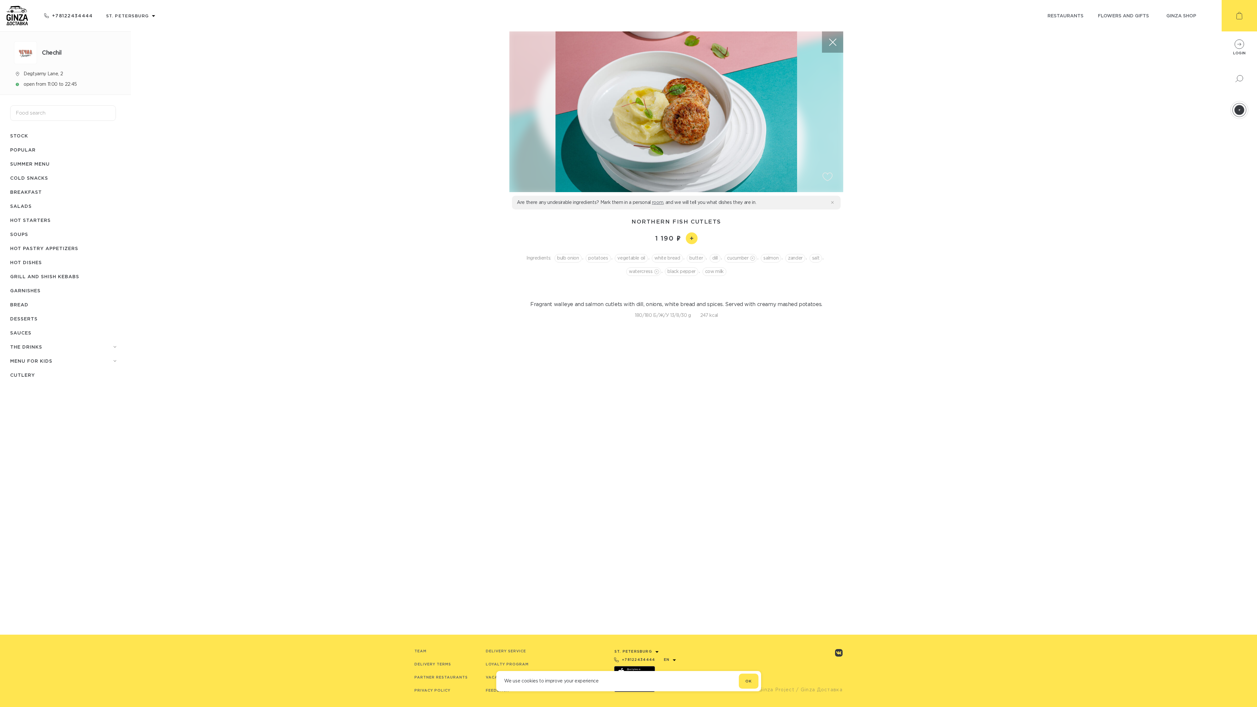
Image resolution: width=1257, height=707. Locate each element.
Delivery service (506, 651)
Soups (19, 234)
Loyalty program (507, 664)
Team (420, 651)
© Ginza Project (773, 689)
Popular (23, 149)
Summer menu (30, 163)
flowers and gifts (1123, 15)
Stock (19, 135)
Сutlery (22, 374)
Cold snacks (29, 177)
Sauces (20, 332)
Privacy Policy (432, 690)
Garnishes (25, 290)
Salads (21, 206)
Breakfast (26, 192)
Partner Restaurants (441, 677)
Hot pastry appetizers (44, 248)
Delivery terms (432, 664)
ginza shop (1181, 15)
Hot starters (30, 220)
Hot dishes (26, 262)
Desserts (24, 318)
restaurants (1066, 15)
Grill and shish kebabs (44, 276)
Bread (19, 304)
